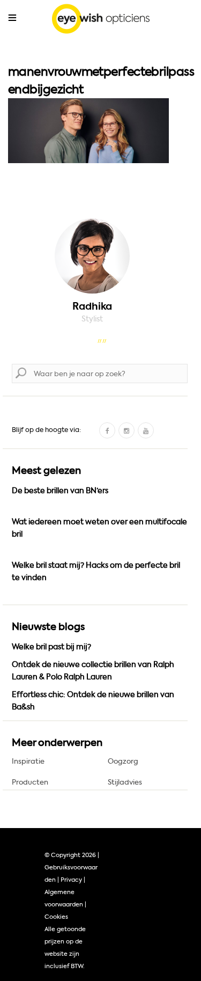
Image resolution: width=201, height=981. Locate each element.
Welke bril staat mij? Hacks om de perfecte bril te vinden (96, 571)
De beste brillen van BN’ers (60, 491)
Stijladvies (125, 782)
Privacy (71, 880)
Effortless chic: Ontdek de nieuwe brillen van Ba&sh (93, 701)
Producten (30, 782)
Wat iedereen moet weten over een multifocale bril (99, 528)
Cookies (56, 917)
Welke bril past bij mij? (51, 647)
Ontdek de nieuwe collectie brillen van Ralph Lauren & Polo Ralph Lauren (93, 671)
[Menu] (12, 18)
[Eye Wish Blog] (100, 21)
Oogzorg (123, 761)
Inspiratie (28, 761)
